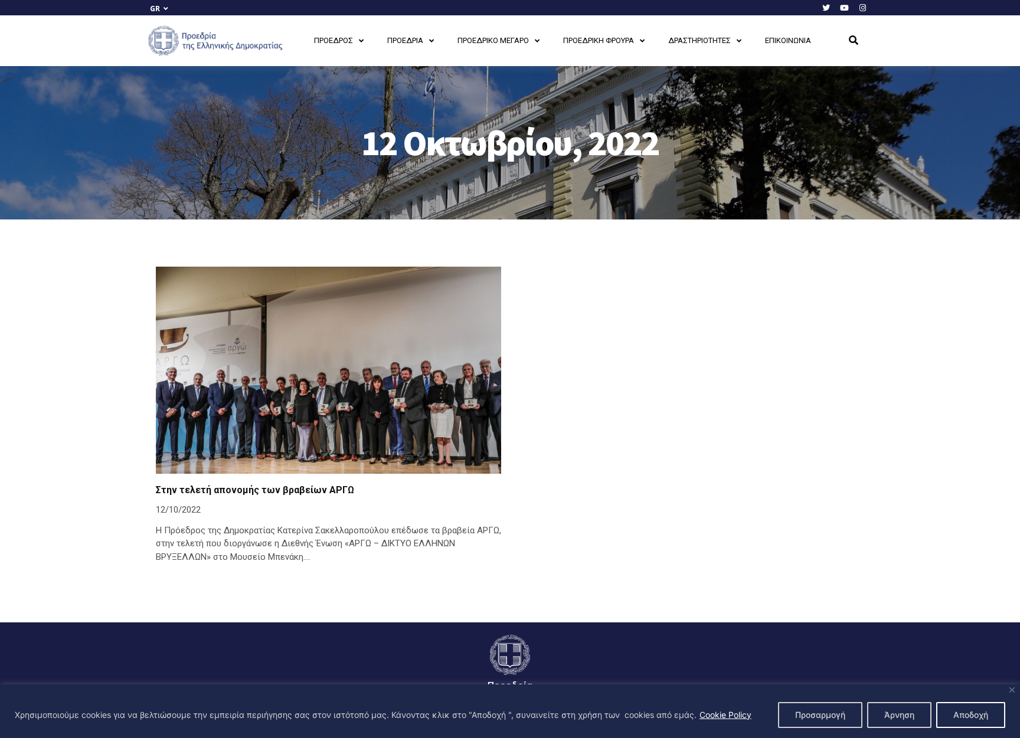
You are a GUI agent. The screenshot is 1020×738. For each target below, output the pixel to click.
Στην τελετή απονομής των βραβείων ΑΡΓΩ (255, 490)
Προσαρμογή (820, 715)
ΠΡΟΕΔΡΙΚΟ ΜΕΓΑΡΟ (493, 40)
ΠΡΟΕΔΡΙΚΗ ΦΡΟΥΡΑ (598, 40)
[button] (853, 41)
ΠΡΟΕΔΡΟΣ (333, 40)
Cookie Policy (725, 715)
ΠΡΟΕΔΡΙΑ (405, 40)
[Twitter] (825, 7)
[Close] (1012, 690)
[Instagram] (862, 7)
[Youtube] (844, 7)
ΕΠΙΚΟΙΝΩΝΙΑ (788, 40)
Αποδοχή (970, 715)
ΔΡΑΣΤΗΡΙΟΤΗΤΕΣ (699, 40)
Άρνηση (899, 715)
